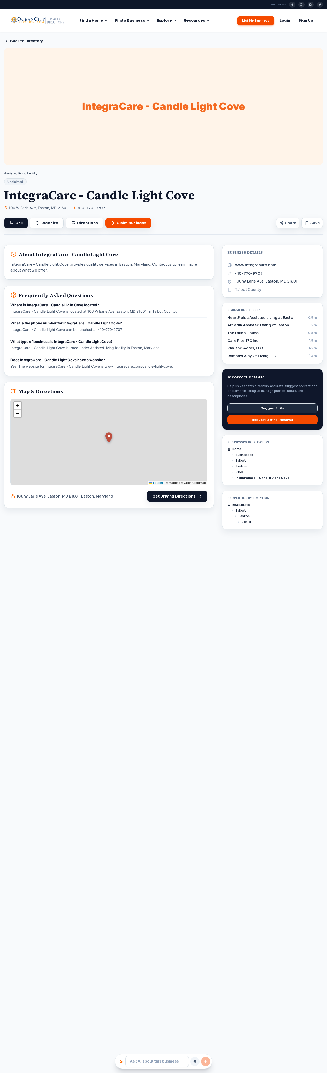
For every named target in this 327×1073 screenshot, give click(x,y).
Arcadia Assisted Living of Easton (258, 325)
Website (49, 223)
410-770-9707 (91, 208)
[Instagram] (301, 5)
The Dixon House (243, 333)
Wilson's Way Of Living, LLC (252, 356)
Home (236, 449)
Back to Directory (26, 41)
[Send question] (205, 1061)
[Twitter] (320, 5)
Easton (241, 466)
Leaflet (158, 483)
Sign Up (305, 20)
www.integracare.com (255, 265)
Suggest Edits (272, 408)
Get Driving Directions (174, 496)
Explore (164, 20)
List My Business (255, 20)
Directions (87, 223)
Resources (194, 20)
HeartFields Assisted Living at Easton (261, 317)
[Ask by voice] (195, 1061)
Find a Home (91, 20)
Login (284, 20)
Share (290, 223)
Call (19, 223)
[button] (108, 437)
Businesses (244, 455)
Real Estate (241, 505)
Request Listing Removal (272, 420)
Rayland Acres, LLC (245, 348)
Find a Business (130, 20)
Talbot (241, 460)
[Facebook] (292, 5)
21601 (240, 472)
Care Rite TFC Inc (243, 340)
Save (315, 223)
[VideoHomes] (311, 5)
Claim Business (131, 223)
